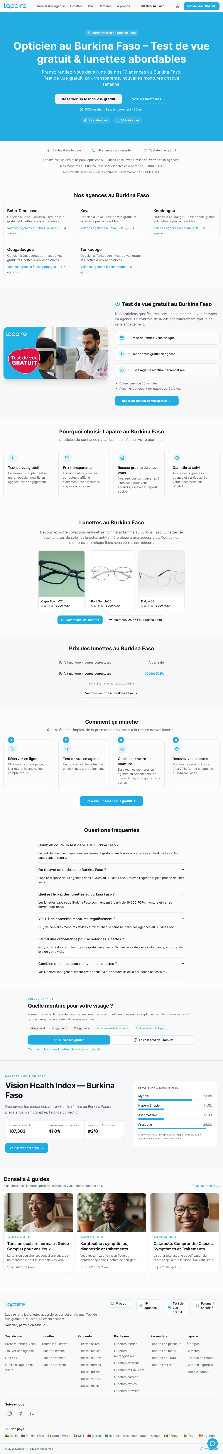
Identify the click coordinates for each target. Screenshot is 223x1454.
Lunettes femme (53, 1351)
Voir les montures (146, 99)
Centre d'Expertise (200, 1365)
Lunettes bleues (89, 1351)
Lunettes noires (89, 1344)
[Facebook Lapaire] (21, 1413)
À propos (123, 6)
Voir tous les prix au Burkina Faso (138, 620)
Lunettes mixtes (161, 1365)
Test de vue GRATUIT (201, 6)
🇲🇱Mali (79, 1435)
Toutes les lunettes (55, 1344)
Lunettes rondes (125, 1344)
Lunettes (76, 6)
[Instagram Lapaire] (9, 1413)
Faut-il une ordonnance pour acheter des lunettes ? (81, 939)
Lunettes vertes (89, 1378)
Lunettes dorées (89, 1365)
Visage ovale (82, 1028)
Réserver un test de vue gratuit (88, 99)
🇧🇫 (152, 6)
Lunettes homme (53, 1358)
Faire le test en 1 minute (156, 1040)
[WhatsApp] (212, 1443)
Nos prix (11, 1358)
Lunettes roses (88, 1385)
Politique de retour (200, 1358)
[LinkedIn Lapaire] (32, 1413)
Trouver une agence (50, 6)
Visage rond (37, 1028)
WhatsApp (211, 1448)
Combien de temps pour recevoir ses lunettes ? (77, 963)
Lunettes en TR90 (163, 1358)
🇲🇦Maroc (94, 1435)
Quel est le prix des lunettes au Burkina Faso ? (76, 894)
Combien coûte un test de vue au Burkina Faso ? (78, 845)
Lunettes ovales (125, 1384)
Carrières (105, 6)
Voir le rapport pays (24, 1148)
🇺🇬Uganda (207, 1435)
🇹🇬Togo (189, 1435)
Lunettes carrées (126, 1377)
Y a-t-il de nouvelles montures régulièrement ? (76, 919)
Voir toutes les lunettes (82, 620)
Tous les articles (203, 1185)
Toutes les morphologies (150, 1028)
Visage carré (59, 1028)
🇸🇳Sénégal (172, 1435)
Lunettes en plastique (165, 1344)
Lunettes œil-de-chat (129, 1370)
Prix (90, 6)
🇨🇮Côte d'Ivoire (58, 1435)
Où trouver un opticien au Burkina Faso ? (72, 869)
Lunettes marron (89, 1358)
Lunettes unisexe (54, 1365)
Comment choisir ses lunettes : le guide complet (62, 1049)
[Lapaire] (54, 1304)
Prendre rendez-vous (20, 1344)
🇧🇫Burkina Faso (32, 1435)
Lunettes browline (126, 1391)
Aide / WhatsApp (199, 1372)
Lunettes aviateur (126, 1363)
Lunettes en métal (163, 1351)
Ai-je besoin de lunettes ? (112, 1028)
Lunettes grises (89, 1372)
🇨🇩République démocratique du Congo (132, 1435)
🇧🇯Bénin (11, 1435)
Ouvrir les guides (71, 1040)
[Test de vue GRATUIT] (177, 6)
